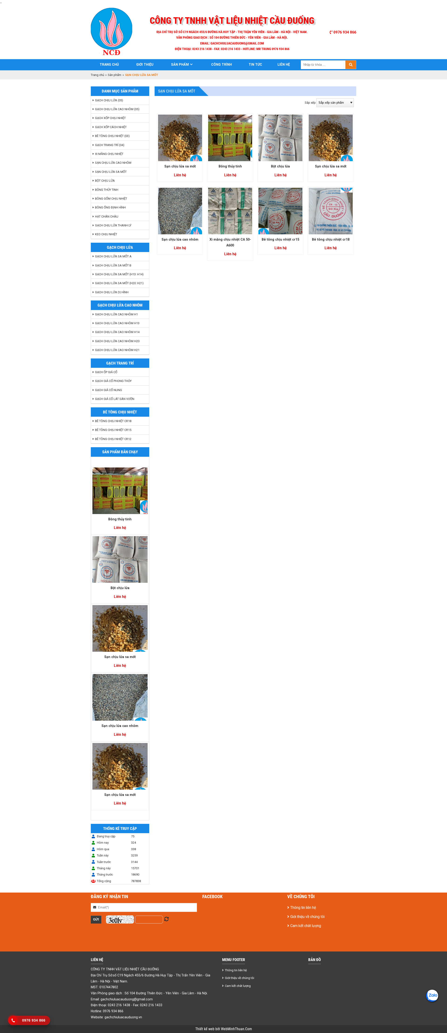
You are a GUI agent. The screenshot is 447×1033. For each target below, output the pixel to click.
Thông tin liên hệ (303, 908)
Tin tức (255, 64)
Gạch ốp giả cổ (106, 372)
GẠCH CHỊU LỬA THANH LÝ (113, 225)
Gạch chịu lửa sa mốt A (113, 256)
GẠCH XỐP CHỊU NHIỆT (110, 118)
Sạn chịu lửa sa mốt (120, 657)
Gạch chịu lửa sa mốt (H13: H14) (119, 274)
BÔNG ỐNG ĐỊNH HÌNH (110, 207)
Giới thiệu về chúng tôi (307, 917)
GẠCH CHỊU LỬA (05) (109, 100)
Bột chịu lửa (120, 588)
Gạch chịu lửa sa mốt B (113, 265)
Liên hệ (284, 64)
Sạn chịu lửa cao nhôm (120, 726)
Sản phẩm (180, 64)
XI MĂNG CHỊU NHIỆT (109, 154)
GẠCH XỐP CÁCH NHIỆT (111, 127)
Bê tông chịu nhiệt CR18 (113, 421)
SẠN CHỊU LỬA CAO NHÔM (113, 162)
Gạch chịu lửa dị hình (112, 292)
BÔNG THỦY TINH (106, 189)
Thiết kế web (205, 1029)
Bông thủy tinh (120, 519)
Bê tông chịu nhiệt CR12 (113, 439)
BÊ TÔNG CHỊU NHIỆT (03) (112, 136)
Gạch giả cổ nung (108, 390)
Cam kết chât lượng (305, 926)
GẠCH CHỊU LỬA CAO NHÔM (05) (117, 109)
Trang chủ (109, 64)
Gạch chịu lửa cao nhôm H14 (117, 332)
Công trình (221, 64)
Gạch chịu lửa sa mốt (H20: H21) (119, 283)
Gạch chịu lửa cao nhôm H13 (117, 323)
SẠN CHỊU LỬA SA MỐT (111, 172)
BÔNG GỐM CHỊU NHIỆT (111, 198)
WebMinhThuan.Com (236, 1029)
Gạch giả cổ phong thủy (113, 381)
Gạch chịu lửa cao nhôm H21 (117, 350)
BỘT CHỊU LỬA (105, 180)
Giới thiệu (144, 64)
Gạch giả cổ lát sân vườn (114, 399)
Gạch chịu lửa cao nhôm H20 (117, 341)
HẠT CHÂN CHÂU (106, 216)
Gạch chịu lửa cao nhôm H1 (116, 314)
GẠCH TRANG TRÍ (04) (109, 145)
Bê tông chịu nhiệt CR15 (113, 430)
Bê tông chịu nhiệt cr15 (280, 239)
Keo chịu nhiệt (106, 234)
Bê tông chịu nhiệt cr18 (330, 239)
